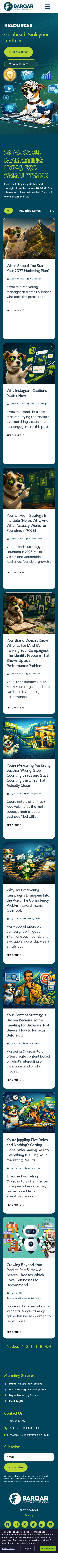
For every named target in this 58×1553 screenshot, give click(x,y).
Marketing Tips (34, 1298)
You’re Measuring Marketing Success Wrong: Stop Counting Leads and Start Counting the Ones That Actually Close (29, 775)
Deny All (27, 1548)
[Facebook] (7, 1524)
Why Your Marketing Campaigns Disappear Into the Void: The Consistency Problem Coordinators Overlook (28, 900)
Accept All (47, 1548)
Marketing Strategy (18, 1298)
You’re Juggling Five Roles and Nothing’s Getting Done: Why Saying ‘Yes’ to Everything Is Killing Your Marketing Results (28, 1149)
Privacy (29, 1515)
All (8, 210)
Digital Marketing (38, 403)
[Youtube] (50, 1524)
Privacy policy (8, 1548)
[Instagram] (16, 1524)
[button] (48, 6)
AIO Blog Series (30, 210)
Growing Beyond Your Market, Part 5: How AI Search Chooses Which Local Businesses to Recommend (25, 1274)
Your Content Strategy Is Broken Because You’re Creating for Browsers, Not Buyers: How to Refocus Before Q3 (28, 1025)
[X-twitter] (24, 1524)
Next (48, 1346)
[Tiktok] (33, 1524)
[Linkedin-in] (42, 1524)
